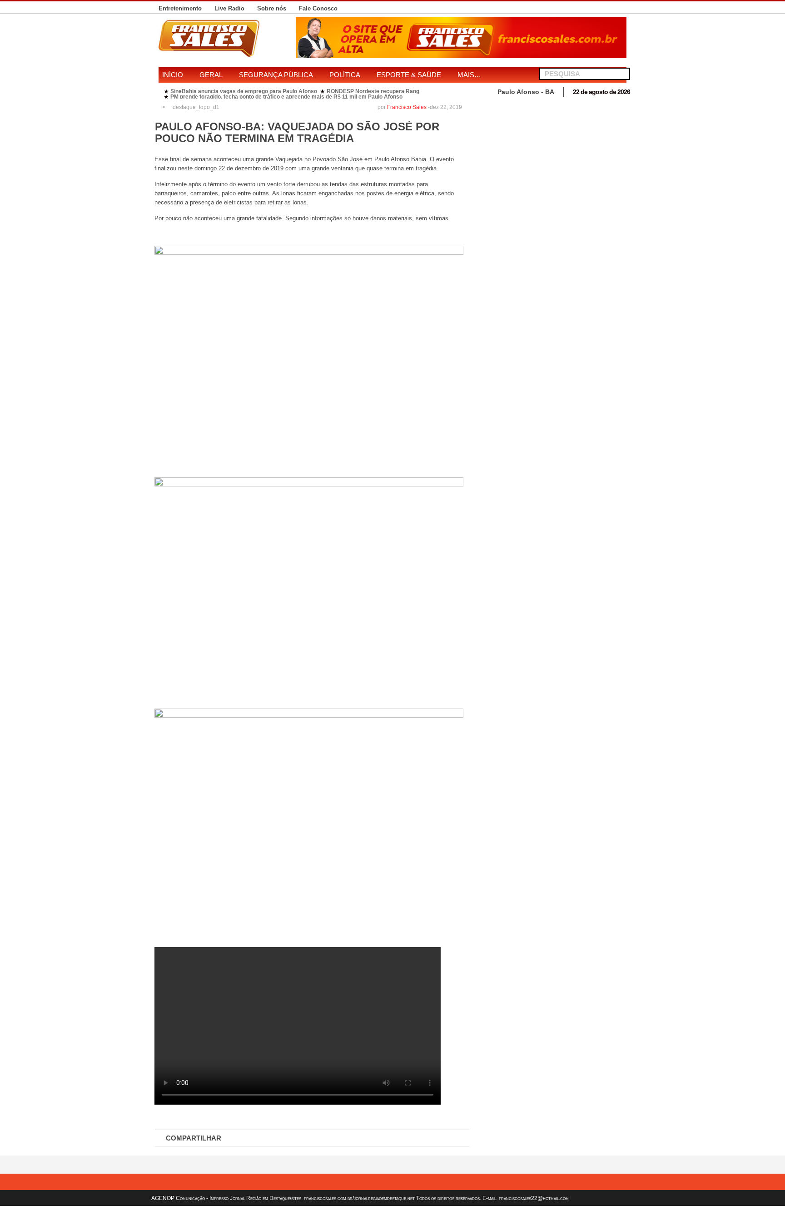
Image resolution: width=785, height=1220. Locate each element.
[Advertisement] (553, 164)
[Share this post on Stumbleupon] (379, 1138)
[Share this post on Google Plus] (315, 1138)
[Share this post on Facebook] (251, 1138)
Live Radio (229, 8)
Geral (211, 75)
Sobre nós (271, 8)
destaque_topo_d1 (196, 107)
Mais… (469, 75)
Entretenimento (180, 8)
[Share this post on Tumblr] (442, 1138)
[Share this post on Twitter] (283, 1138)
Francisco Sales (407, 107)
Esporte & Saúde (409, 75)
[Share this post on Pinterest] (347, 1138)
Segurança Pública (276, 75)
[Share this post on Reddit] (410, 1138)
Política (344, 75)
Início (172, 75)
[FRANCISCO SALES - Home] (461, 56)
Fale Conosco (318, 8)
